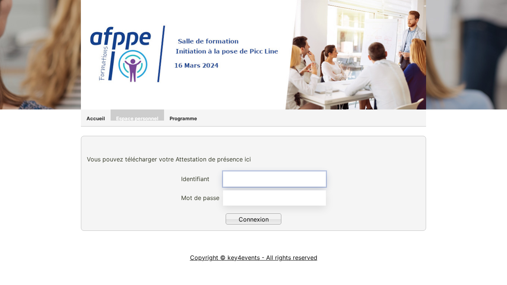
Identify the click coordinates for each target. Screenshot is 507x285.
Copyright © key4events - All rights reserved (253, 257)
